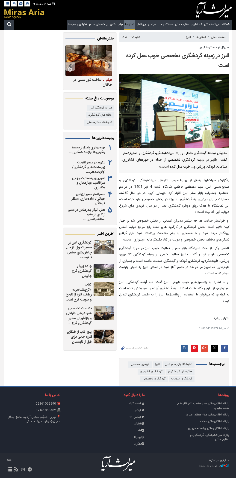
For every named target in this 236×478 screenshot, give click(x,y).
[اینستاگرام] (14, 3)
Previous (109, 66)
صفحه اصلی (218, 37)
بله (139, 430)
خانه (224, 24)
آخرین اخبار (105, 234)
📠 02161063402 (48, 410)
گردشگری (197, 24)
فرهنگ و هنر (166, 24)
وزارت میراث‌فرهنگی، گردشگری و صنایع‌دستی (209, 437)
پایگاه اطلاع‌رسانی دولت (214, 421)
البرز (188, 37)
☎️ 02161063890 (48, 403)
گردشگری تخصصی (154, 378)
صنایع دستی (182, 24)
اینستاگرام (135, 403)
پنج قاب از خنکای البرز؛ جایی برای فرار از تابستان (79, 337)
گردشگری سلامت (181, 378)
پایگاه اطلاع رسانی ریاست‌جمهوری (208, 428)
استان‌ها (129, 24)
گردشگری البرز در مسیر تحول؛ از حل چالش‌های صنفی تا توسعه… (79, 250)
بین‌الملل (141, 24)
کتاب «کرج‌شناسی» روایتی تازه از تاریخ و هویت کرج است (79, 292)
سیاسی (152, 24)
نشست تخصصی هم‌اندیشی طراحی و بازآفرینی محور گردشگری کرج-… (79, 316)
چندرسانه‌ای (105, 38)
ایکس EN (135, 417)
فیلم (120, 24)
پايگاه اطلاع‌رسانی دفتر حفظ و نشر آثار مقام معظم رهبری (203, 406)
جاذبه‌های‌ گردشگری (180, 371)
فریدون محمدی (140, 364)
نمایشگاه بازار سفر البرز (178, 364)
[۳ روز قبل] (104, 247)
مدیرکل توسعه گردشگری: (214, 47)
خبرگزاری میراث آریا (214, 10)
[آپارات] (27, 3)
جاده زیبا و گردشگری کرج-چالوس (81, 271)
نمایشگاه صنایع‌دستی (99, 122)
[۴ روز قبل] (104, 313)
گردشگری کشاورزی (151, 371)
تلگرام (137, 444)
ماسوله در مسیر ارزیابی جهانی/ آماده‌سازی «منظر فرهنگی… (88, 199)
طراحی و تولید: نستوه (210, 466)
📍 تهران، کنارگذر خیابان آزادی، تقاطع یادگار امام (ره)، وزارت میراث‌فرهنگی (34, 419)
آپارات (137, 423)
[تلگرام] (20, 3)
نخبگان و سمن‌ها (77, 24)
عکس (113, 24)
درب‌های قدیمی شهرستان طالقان (94, 82)
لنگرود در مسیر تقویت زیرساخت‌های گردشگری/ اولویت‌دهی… (88, 167)
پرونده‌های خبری (98, 24)
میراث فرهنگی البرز (100, 107)
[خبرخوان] (16, 469)
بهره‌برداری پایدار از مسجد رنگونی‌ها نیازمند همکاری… (87, 150)
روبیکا (137, 437)
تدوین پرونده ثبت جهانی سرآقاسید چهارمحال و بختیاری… (88, 183)
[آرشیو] (7, 3)
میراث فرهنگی (211, 24)
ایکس (137, 410)
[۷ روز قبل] (88, 60)
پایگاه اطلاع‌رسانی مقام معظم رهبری (207, 414)
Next (70, 66)
